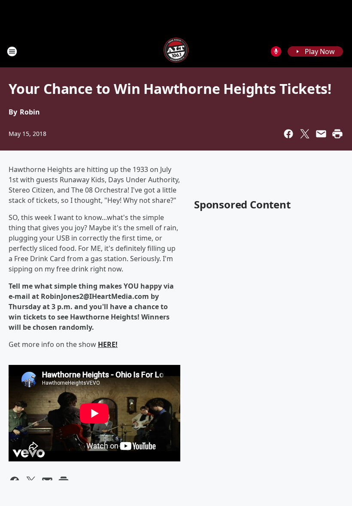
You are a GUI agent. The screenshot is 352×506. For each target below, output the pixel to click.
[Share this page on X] (305, 134)
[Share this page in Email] (321, 134)
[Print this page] (337, 134)
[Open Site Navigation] (12, 51)
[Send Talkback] (276, 51)
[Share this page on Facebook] (288, 134)
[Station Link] (176, 51)
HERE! (108, 344)
